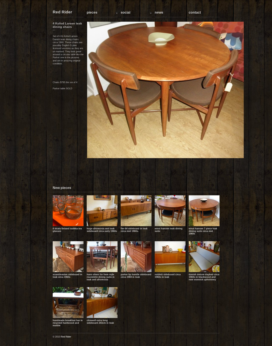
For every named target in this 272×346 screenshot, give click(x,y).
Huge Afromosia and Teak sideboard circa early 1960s (102, 229)
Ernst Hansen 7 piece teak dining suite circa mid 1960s (203, 231)
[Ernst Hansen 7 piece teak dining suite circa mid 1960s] (204, 210)
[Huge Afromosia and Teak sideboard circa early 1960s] (102, 210)
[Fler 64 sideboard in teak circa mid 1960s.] (136, 210)
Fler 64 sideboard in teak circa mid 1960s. (134, 229)
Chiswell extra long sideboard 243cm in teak (100, 321)
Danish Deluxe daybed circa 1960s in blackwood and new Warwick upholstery (204, 277)
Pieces (92, 12)
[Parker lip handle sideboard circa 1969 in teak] (136, 256)
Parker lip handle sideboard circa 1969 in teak (136, 275)
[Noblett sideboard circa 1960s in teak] (170, 256)
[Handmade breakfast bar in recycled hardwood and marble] (68, 302)
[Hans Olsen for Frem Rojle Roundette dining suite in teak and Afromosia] (102, 256)
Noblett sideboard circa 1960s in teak (168, 275)
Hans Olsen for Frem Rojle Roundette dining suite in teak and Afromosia (101, 277)
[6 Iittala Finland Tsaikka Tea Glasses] (68, 210)
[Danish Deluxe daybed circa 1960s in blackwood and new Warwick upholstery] (204, 256)
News (159, 12)
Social (125, 12)
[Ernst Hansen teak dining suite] (170, 210)
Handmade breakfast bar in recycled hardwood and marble (68, 323)
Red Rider (62, 12)
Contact (195, 12)
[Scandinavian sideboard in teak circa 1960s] (68, 256)
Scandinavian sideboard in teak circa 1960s (67, 275)
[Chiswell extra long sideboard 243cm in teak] (102, 302)
